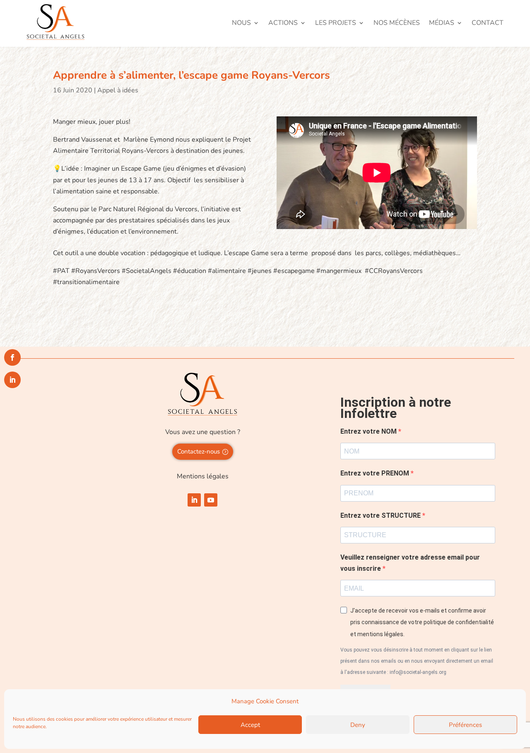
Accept (250, 725)
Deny (357, 725)
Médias (441, 23)
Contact (488, 23)
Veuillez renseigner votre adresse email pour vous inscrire (410, 562)
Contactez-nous (198, 451)
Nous (241, 23)
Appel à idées (117, 90)
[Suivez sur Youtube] (210, 500)
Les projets (335, 23)
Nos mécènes (396, 23)
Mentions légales (203, 476)
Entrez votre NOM (369, 431)
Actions (283, 23)
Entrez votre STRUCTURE (381, 515)
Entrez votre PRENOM (375, 473)
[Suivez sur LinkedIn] (194, 500)
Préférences (465, 725)
